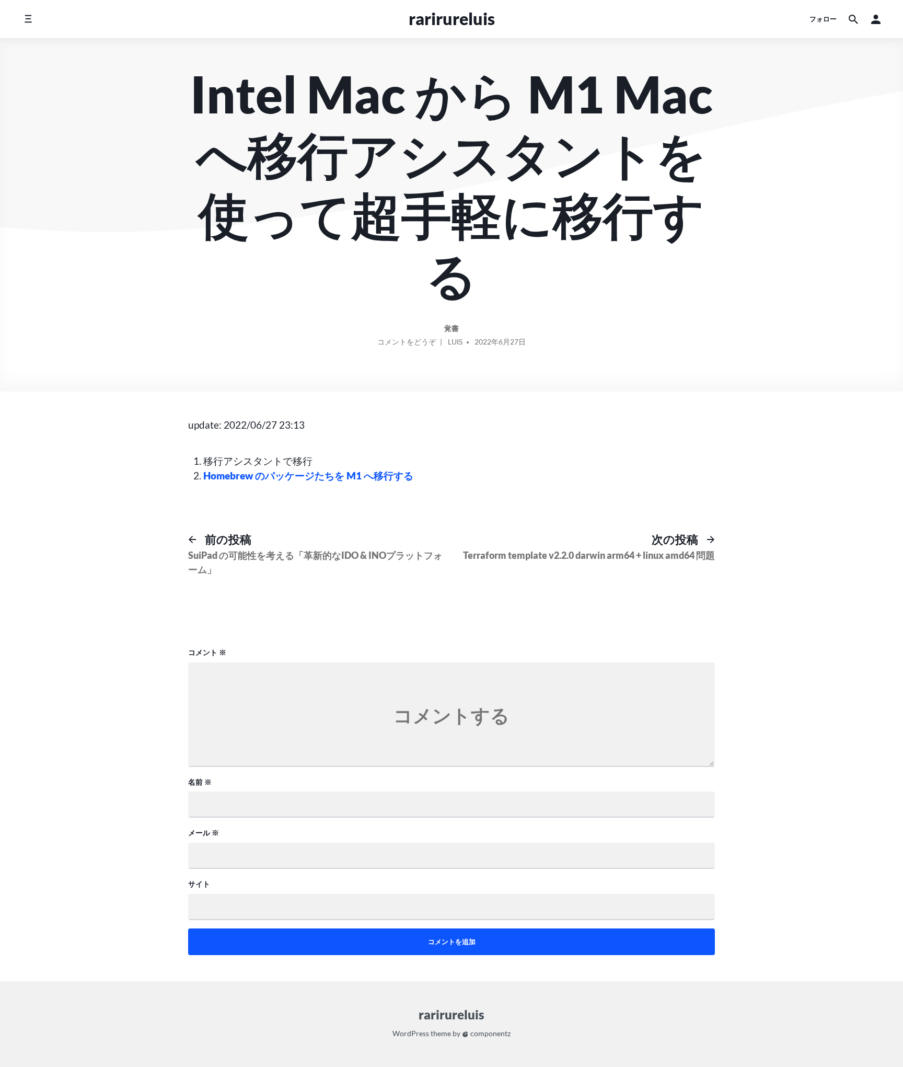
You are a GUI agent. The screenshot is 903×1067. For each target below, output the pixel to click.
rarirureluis (452, 18)
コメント (207, 652)
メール (203, 832)
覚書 (451, 328)
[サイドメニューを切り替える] (28, 19)
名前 (200, 781)
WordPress (410, 1033)
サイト (199, 883)
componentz (490, 1033)
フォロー (823, 19)
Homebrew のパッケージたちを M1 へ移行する (308, 475)
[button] (876, 19)
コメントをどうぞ (406, 343)
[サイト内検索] (853, 19)
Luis (455, 341)
